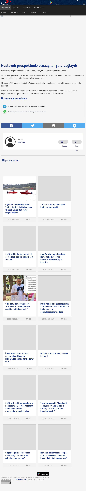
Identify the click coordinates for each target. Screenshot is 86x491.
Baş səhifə (5, 7)
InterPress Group (22, 479)
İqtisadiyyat (39, 7)
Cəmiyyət (27, 7)
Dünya (4, 13)
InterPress (21, 142)
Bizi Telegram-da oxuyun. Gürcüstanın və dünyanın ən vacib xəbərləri (27, 106)
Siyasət (16, 7)
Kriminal (14, 13)
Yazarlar (45, 13)
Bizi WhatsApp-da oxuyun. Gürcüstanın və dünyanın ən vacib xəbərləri (27, 112)
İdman (24, 13)
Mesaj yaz (77, 142)
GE (84, 4)
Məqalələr (63, 142)
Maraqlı (34, 13)
